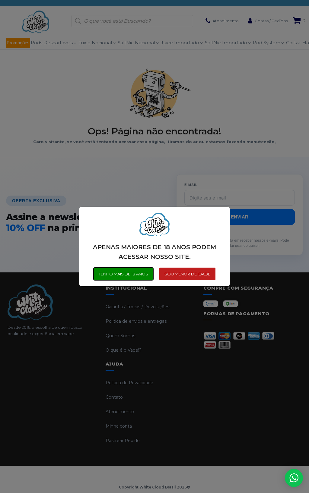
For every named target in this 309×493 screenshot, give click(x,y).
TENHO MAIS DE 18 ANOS (123, 274)
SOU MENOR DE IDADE (187, 274)
